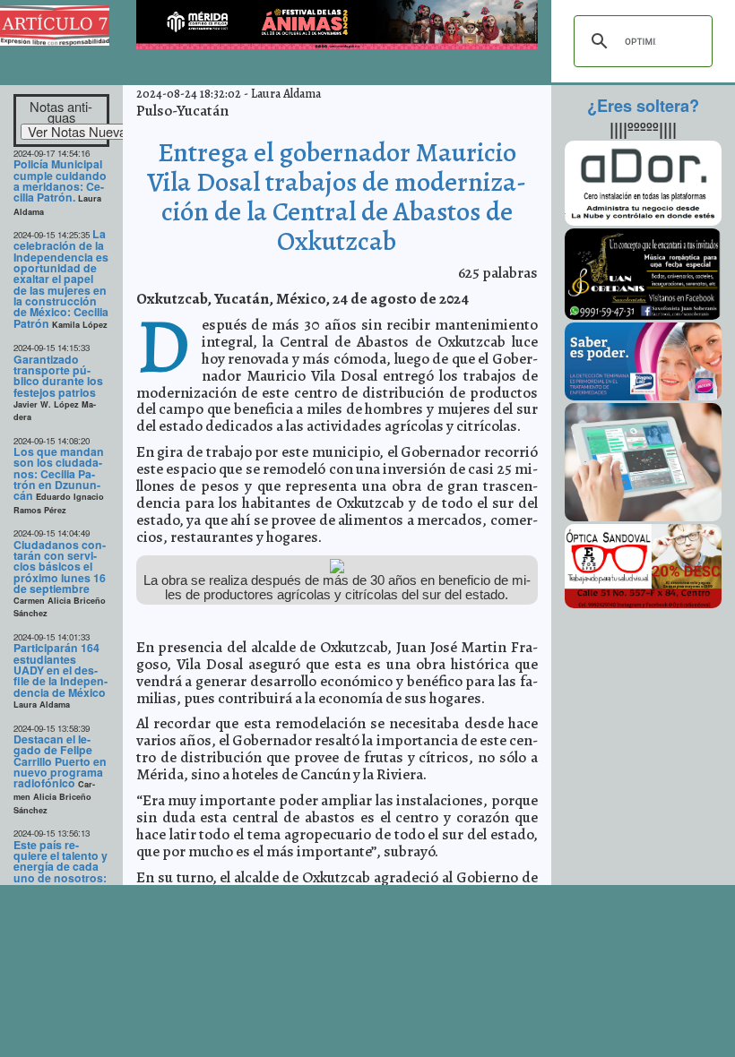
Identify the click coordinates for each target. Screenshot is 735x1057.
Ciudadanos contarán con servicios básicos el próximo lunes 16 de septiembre (59, 567)
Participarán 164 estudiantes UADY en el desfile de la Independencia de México (60, 670)
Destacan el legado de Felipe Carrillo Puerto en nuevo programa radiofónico (60, 761)
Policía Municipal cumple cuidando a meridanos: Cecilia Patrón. (60, 180)
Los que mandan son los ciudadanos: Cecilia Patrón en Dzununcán (58, 473)
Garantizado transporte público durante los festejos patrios (58, 375)
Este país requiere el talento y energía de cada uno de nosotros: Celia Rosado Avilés (60, 872)
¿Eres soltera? (643, 105)
